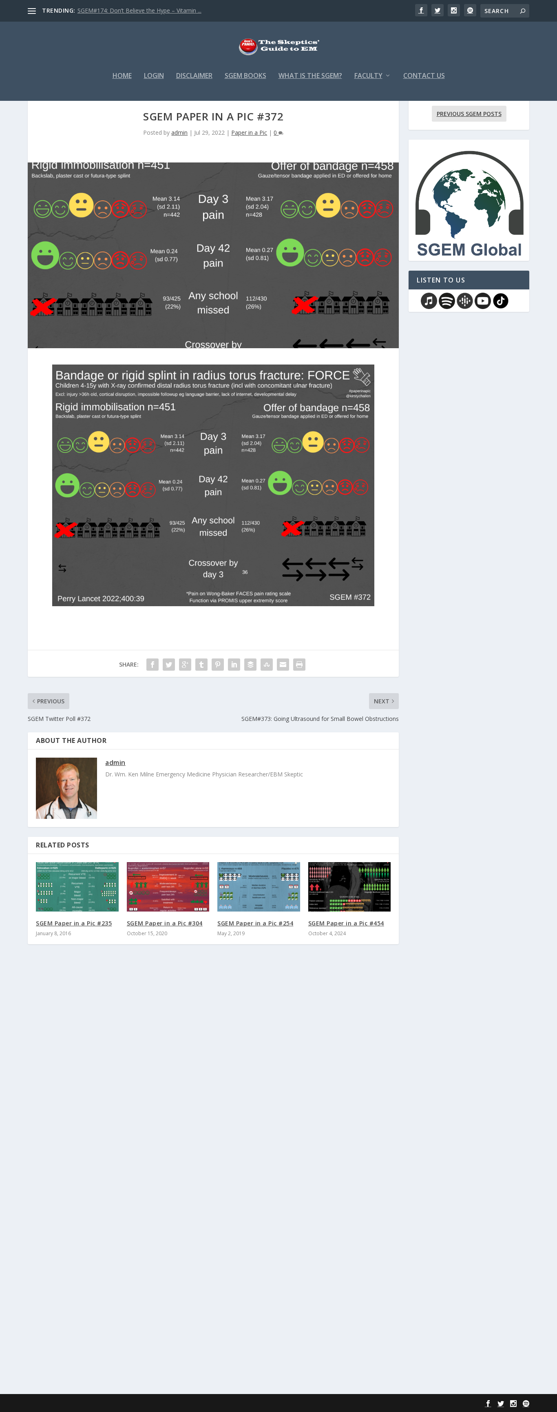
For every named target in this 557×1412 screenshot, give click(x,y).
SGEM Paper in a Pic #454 (346, 923)
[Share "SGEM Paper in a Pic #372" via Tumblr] (201, 664)
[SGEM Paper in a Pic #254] (258, 887)
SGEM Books (245, 76)
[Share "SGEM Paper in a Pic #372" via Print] (299, 664)
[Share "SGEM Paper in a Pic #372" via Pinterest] (218, 664)
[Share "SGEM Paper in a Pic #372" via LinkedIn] (234, 664)
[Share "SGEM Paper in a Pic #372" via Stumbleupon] (267, 664)
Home (122, 76)
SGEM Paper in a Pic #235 (74, 923)
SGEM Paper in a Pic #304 (165, 923)
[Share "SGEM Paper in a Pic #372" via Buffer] (250, 664)
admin (179, 132)
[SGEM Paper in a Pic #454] (349, 887)
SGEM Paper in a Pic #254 (255, 923)
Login (154, 76)
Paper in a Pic (249, 132)
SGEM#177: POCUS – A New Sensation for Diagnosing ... (152, 10)
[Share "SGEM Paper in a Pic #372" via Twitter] (169, 664)
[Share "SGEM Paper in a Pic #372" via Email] (283, 664)
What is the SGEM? (310, 76)
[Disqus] (213, 1071)
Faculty (368, 76)
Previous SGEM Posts (469, 114)
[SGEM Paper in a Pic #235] (77, 887)
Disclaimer (194, 76)
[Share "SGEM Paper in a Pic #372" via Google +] (185, 664)
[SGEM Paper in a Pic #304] (168, 887)
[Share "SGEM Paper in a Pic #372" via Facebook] (152, 664)
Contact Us (424, 76)
